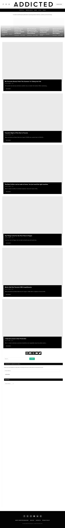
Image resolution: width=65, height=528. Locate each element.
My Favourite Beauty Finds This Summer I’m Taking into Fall (23, 81)
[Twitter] (39, 353)
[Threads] (33, 353)
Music (35, 10)
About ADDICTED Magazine (21, 520)
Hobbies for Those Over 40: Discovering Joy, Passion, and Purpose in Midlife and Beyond (19, 29)
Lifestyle (21, 10)
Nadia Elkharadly (5, 34)
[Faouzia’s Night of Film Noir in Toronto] (32, 113)
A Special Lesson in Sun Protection (15, 338)
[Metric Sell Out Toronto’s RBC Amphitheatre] (32, 267)
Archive (32, 520)
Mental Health (29, 10)
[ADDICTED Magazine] (33, 4)
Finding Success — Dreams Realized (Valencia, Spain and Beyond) (45, 30)
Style (40, 10)
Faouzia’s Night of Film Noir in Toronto (16, 133)
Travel (44, 10)
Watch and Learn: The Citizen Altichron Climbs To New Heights (58, 31)
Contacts (38, 520)
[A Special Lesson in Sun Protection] (32, 319)
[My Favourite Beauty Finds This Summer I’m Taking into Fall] (32, 62)
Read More (8, 88)
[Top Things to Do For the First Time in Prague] (32, 216)
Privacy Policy (46, 520)
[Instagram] (27, 353)
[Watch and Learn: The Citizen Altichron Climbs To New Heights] (58, 27)
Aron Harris (55, 35)
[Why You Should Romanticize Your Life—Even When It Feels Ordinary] (32, 27)
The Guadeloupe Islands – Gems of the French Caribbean (6, 30)
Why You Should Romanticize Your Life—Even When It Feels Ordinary (32, 31)
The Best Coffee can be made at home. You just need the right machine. (26, 184)
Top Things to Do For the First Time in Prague (18, 235)
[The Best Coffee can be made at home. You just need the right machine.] (32, 165)
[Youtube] (36, 353)
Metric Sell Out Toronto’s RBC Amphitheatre (18, 287)
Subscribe (59, 4)
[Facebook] (30, 353)
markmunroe (16, 35)
